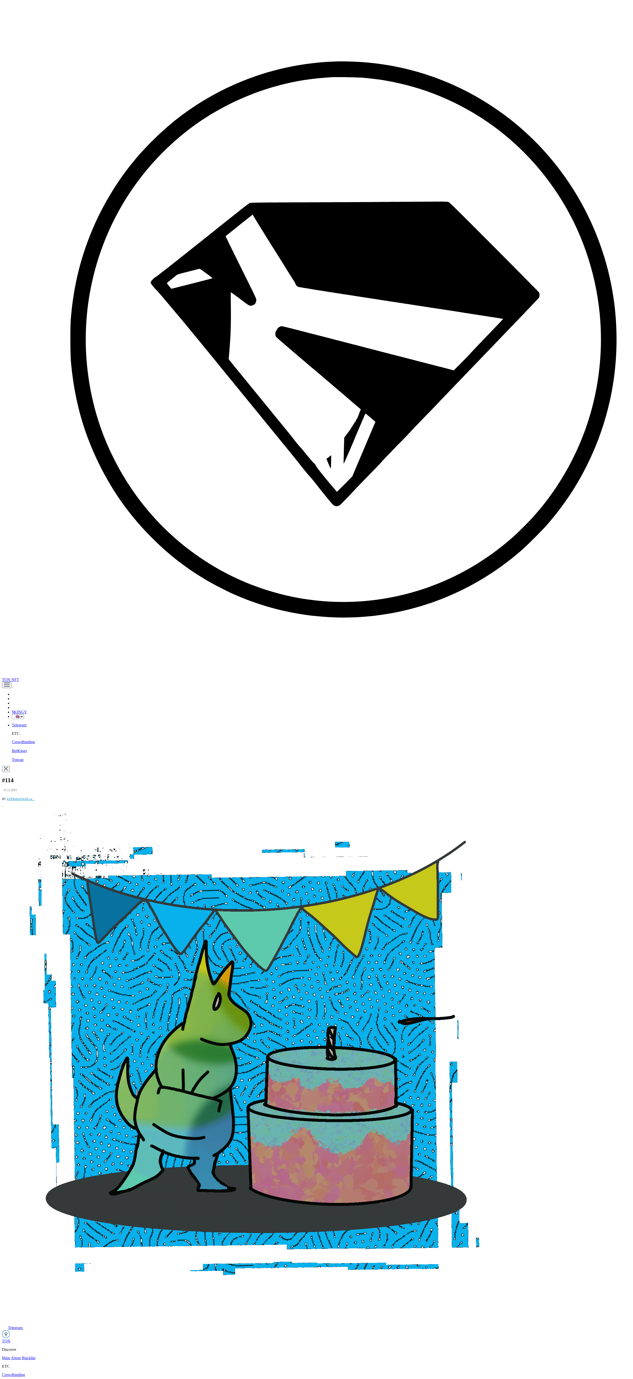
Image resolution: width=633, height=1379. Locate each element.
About (16, 1358)
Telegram (19, 725)
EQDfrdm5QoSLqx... (21, 799)
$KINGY (19, 712)
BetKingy (19, 751)
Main (6, 1358)
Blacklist (28, 1358)
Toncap (17, 760)
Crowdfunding (23, 742)
